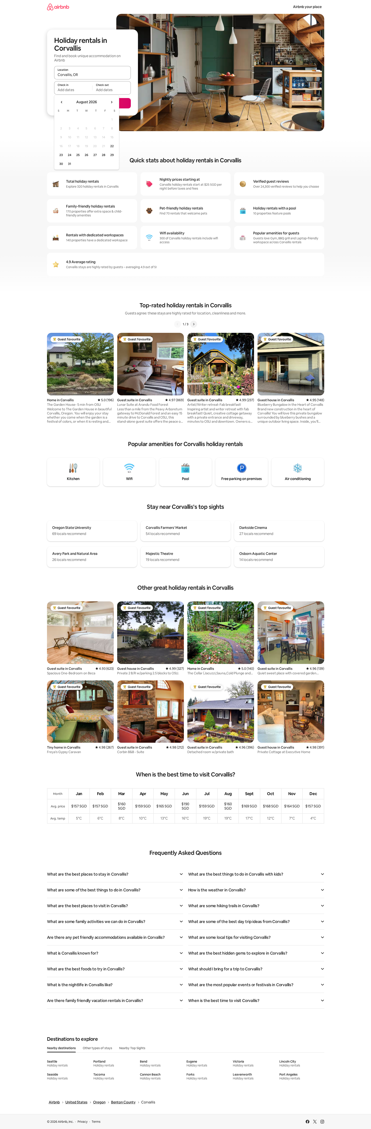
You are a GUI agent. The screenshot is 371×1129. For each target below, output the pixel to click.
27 (95, 155)
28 (103, 155)
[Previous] (177, 324)
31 (69, 164)
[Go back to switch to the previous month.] (61, 102)
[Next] (193, 324)
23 (61, 155)
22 (112, 146)
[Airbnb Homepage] (58, 7)
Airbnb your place (307, 7)
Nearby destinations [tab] (61, 1048)
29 (112, 155)
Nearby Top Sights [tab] (132, 1048)
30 (61, 164)
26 (86, 155)
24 (69, 155)
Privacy (82, 1122)
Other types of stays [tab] (97, 1048)
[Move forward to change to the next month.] (111, 102)
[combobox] (92, 74)
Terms (96, 1122)
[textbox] (73, 89)
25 (78, 155)
